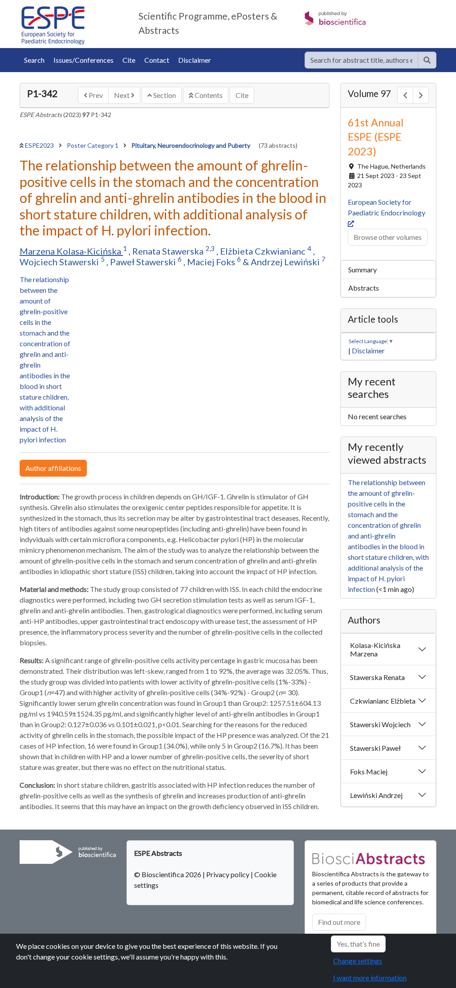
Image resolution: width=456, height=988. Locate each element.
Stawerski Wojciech (380, 724)
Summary (362, 269)
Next (122, 95)
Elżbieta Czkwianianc (263, 251)
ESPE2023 (40, 145)
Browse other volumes (388, 237)
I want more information (370, 977)
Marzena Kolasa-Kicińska (71, 251)
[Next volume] (421, 95)
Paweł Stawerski (144, 261)
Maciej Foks (212, 261)
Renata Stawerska (168, 251)
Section (164, 95)
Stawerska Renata (377, 677)
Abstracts (363, 287)
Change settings (357, 960)
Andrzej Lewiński (286, 261)
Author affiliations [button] (53, 468)
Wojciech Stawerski (60, 261)
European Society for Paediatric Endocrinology (387, 207)
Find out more (339, 922)
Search (34, 60)
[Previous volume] (405, 95)
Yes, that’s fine (358, 943)
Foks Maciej (368, 771)
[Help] (427, 60)
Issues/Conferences (83, 60)
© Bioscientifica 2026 (168, 874)
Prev (95, 95)
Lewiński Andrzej (376, 795)
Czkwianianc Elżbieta (382, 700)
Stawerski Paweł (375, 748)
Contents (208, 95)
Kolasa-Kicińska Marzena (375, 649)
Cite (128, 60)
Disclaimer (194, 60)
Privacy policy (227, 874)
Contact (156, 60)
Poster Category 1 (93, 145)
